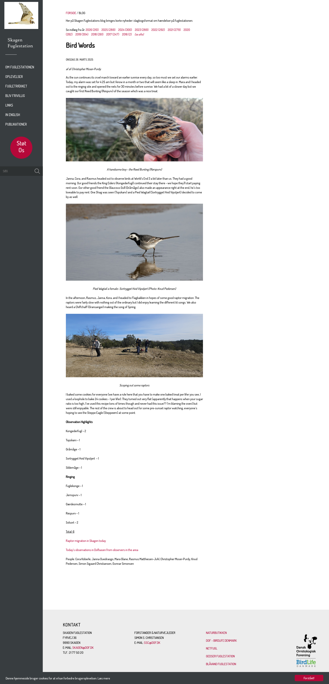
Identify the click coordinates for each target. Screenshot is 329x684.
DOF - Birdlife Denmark (221, 640)
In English (12, 115)
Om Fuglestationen (19, 67)
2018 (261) (97, 34)
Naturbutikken (216, 633)
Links (9, 105)
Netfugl (211, 648)
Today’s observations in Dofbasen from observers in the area (102, 550)
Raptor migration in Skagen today (86, 541)
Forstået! (309, 678)
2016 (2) (127, 34)
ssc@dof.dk (152, 643)
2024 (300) (125, 30)
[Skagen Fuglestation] (20, 50)
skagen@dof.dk (83, 648)
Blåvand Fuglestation (221, 664)
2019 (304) (81, 34)
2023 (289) (142, 30)
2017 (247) (112, 34)
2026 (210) (92, 30)
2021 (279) (174, 30)
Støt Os (21, 146)
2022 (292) (158, 30)
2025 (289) (108, 30)
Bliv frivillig (15, 96)
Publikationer (16, 124)
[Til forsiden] (21, 28)
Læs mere (104, 678)
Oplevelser (14, 76)
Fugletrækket (16, 86)
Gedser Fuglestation (220, 656)
